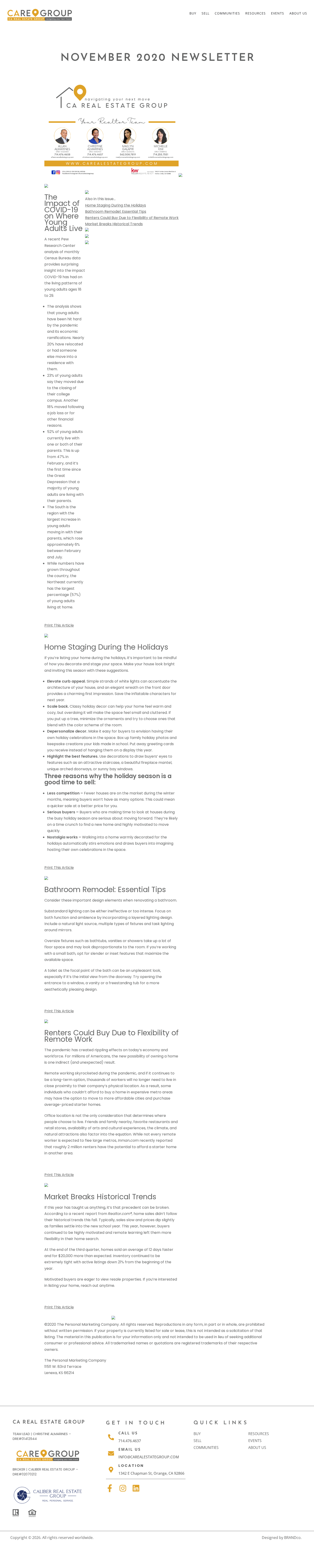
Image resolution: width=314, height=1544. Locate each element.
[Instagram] (123, 1488)
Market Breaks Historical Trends (114, 224)
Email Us (129, 1449)
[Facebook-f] (110, 1488)
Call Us (128, 1433)
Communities (227, 13)
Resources (255, 13)
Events (277, 13)
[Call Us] (111, 1437)
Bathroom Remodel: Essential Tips (115, 211)
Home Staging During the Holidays (115, 205)
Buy (192, 13)
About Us (298, 13)
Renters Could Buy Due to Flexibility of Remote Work (132, 217)
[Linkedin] (136, 1488)
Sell (205, 13)
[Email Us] (111, 1453)
